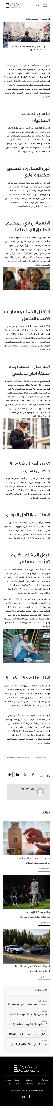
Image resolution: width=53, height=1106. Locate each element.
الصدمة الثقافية (40, 757)
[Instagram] (23, 1097)
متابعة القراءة (44, 869)
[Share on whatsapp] (10, 774)
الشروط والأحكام (28, 1082)
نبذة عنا (17, 1082)
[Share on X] (25, 774)
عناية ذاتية (42, 1001)
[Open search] (38, 5)
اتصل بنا (8, 1082)
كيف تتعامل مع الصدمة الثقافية (18, 757)
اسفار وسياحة (32, 19)
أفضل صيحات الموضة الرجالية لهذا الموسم (24, 1034)
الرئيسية (46, 19)
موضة (44, 1011)
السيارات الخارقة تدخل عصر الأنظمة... (31, 966)
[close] (45, 5)
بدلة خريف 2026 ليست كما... (35, 912)
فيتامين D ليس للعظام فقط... (34, 858)
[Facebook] (29, 1097)
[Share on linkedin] (17, 774)
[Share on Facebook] (33, 774)
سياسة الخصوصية (43, 1082)
